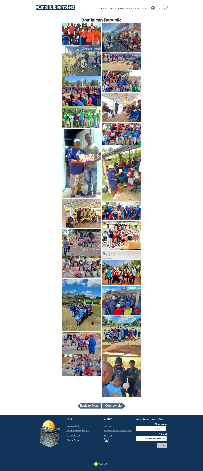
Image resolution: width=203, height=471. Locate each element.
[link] (106, 440)
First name (161, 424)
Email (163, 434)
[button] (165, 8)
